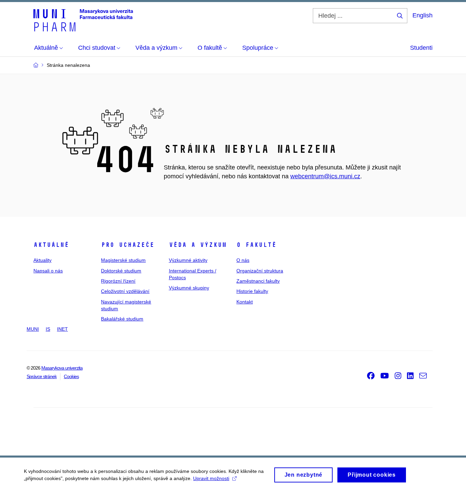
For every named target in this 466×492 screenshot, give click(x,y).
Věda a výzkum (198, 245)
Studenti (421, 47)
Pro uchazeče (127, 245)
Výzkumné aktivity (188, 260)
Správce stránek (42, 376)
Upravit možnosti (211, 478)
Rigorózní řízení (118, 281)
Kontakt (244, 301)
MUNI (33, 329)
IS (48, 329)
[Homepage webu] (83, 19)
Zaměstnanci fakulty (258, 281)
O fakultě (256, 245)
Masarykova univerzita (62, 368)
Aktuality (42, 260)
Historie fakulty (252, 291)
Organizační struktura (259, 270)
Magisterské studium (123, 260)
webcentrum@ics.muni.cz (325, 176)
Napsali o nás (48, 270)
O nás (242, 260)
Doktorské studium (121, 270)
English (422, 15)
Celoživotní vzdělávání (125, 291)
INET (62, 329)
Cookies (71, 376)
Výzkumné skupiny (189, 287)
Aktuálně (51, 245)
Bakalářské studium (122, 319)
